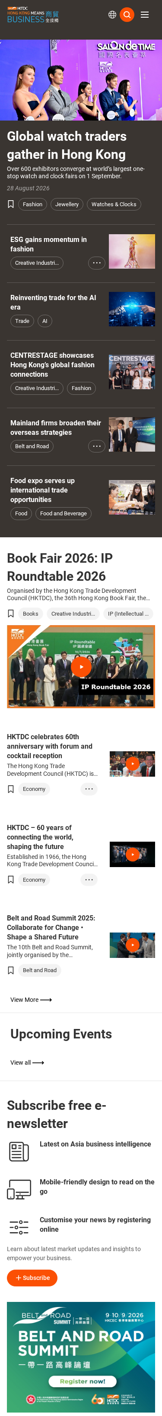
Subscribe (36, 1277)
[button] (144, 14)
